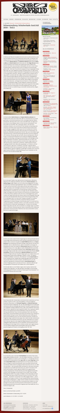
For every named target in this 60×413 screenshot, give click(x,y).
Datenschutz (50, 406)
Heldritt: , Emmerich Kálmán (49, 74)
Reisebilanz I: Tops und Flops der (49, 100)
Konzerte (12, 23)
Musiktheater (25, 404)
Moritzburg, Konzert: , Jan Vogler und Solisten (50, 104)
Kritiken (11, 19)
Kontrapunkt (32, 19)
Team (50, 19)
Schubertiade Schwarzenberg (22, 23)
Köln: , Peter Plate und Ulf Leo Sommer (49, 96)
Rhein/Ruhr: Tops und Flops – (50, 114)
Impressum (45, 406)
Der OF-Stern (32, 407)
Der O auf (47, 408)
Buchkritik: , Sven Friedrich (49, 108)
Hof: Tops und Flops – (49, 54)
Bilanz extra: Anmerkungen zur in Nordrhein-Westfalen (49, 76)
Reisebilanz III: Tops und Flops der (48, 81)
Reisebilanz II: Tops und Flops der (48, 89)
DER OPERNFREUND (8, 403)
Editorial (6, 19)
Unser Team (45, 404)
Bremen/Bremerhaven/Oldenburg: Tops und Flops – (49, 118)
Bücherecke (33, 406)
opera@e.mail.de (10, 408)
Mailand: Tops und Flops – (50, 128)
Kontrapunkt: (50, 86)
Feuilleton (25, 19)
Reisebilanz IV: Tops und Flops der (49, 69)
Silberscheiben (26, 407)
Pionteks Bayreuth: (49, 93)
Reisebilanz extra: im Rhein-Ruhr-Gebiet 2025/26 (50, 61)
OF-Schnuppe (45, 19)
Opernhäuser (18, 19)
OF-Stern (39, 19)
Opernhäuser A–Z (26, 406)
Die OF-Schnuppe (26, 408)
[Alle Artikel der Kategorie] (50, 30)
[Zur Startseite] (30, 8)
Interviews (36, 404)
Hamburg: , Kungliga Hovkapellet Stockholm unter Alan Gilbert (50, 58)
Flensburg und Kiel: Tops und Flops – (50, 123)
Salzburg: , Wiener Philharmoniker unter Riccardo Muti (50, 67)
